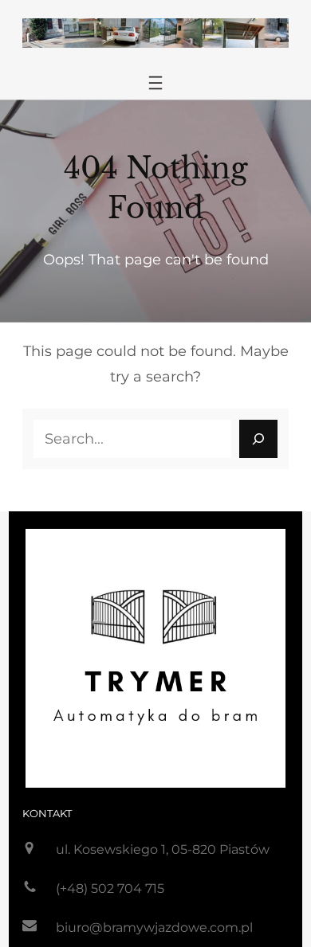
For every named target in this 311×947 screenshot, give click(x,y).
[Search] (258, 439)
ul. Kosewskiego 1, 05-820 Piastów (163, 849)
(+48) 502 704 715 (110, 888)
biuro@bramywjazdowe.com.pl (154, 927)
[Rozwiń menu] (155, 83)
